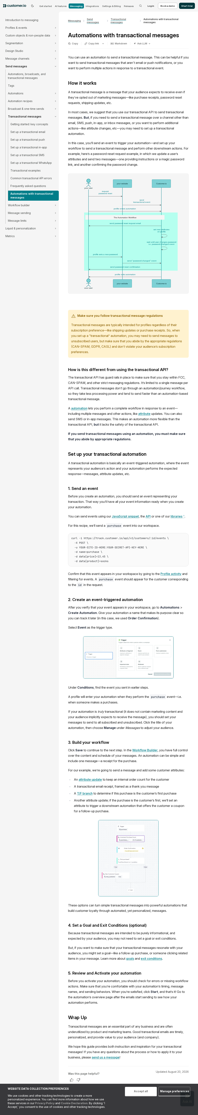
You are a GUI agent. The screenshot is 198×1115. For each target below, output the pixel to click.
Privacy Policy (44, 1103)
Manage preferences (174, 1091)
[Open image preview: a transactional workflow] (128, 858)
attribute (144, 414)
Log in (151, 5)
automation (79, 408)
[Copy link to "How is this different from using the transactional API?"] (171, 370)
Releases (129, 6)
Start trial (187, 5)
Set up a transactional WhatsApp (31, 162)
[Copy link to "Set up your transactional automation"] (149, 454)
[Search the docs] (140, 6)
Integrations (92, 6)
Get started (45, 6)
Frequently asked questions (28, 186)
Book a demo (167, 5)
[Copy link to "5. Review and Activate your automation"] (144, 973)
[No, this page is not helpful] (78, 1079)
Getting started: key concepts (29, 124)
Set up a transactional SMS (27, 155)
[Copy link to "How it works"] (99, 83)
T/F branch (85, 793)
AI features (61, 6)
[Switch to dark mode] (32, 6)
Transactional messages (118, 21)
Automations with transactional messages (31, 195)
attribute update (90, 779)
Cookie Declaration (74, 1103)
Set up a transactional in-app (28, 147)
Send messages (93, 21)
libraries (177, 516)
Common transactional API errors (31, 178)
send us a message (105, 1057)
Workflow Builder (145, 750)
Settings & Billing (111, 6)
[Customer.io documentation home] (16, 5)
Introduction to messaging (21, 20)
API (148, 516)
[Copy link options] (103, 43)
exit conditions (151, 958)
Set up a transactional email (27, 132)
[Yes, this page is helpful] (71, 1079)
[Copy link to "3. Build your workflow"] (112, 742)
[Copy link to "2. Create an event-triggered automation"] (146, 599)
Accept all (141, 1091)
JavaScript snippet (125, 516)
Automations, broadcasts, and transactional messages (27, 75)
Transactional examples (25, 170)
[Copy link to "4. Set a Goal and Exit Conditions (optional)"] (149, 925)
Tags (11, 85)
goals (130, 958)
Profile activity (170, 574)
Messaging (76, 6)
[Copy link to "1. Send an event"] (101, 488)
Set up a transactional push (27, 139)
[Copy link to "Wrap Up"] (89, 1017)
